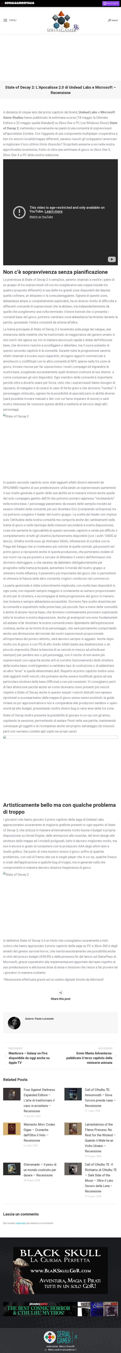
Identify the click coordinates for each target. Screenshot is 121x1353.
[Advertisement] (60, 57)
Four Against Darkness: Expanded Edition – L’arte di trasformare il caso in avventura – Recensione (39, 1100)
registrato (21, 1223)
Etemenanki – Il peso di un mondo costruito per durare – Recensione (40, 1170)
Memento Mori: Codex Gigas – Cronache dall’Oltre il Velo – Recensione (39, 1132)
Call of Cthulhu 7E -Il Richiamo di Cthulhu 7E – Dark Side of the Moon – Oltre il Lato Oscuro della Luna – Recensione (101, 1178)
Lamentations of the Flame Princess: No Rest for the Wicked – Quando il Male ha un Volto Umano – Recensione (100, 1138)
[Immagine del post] (11, 1094)
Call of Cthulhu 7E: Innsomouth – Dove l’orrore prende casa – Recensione (100, 1098)
